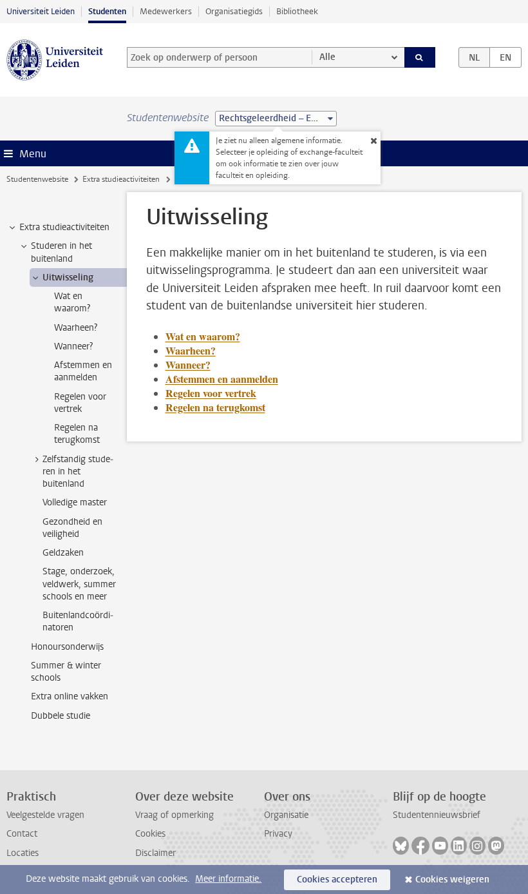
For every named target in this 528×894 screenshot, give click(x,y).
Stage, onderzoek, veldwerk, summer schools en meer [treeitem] (79, 584)
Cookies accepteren (337, 879)
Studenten (107, 11)
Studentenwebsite (37, 179)
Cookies (150, 834)
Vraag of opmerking (174, 815)
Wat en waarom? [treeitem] (72, 302)
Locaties (22, 853)
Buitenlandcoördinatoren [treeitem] (77, 621)
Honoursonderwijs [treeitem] (67, 647)
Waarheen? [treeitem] (75, 328)
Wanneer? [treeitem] (73, 346)
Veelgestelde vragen (45, 815)
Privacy (278, 834)
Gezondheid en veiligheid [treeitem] (72, 528)
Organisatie (286, 815)
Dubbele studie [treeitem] (60, 716)
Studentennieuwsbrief (436, 815)
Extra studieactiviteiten (121, 179)
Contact (21, 834)
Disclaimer (155, 853)
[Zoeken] (419, 57)
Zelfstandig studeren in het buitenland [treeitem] (77, 472)
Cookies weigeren (452, 879)
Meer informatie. (228, 879)
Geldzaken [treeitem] (63, 553)
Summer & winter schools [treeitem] (66, 671)
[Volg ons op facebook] (420, 846)
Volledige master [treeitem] (74, 502)
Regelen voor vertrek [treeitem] (80, 403)
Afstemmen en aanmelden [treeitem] (83, 371)
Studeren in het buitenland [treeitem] (61, 252)
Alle (327, 57)
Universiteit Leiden (40, 11)
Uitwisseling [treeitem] (67, 277)
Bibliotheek (297, 11)
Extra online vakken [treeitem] (69, 696)
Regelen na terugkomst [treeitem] (77, 434)
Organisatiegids (234, 11)
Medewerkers (166, 11)
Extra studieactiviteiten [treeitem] (64, 227)
